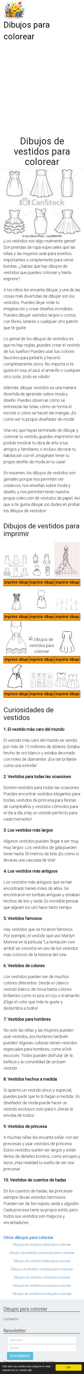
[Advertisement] (42, 87)
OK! (68, 1367)
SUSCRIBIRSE (20, 1356)
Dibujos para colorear (27, 30)
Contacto (11, 1319)
